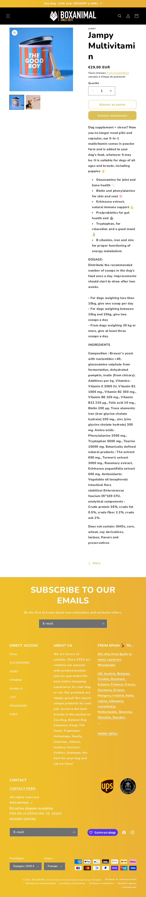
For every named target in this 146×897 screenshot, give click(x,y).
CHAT (13, 714)
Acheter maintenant (112, 115)
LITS (13, 697)
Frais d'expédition (118, 72)
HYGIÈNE (16, 680)
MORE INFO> (108, 734)
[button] (8, 16)
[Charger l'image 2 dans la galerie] (33, 102)
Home (13, 654)
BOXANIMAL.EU (41, 879)
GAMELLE (16, 688)
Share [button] (97, 563)
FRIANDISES (18, 706)
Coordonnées (129, 887)
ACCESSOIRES (20, 663)
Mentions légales (126, 883)
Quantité (93, 83)
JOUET (14, 671)
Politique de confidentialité (40, 883)
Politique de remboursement (120, 879)
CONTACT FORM (22, 789)
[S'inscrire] (103, 623)
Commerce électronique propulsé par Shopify (76, 879)
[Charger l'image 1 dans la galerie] (17, 102)
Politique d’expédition (101, 883)
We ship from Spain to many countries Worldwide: (115, 659)
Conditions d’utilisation (72, 883)
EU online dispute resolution (31, 808)
